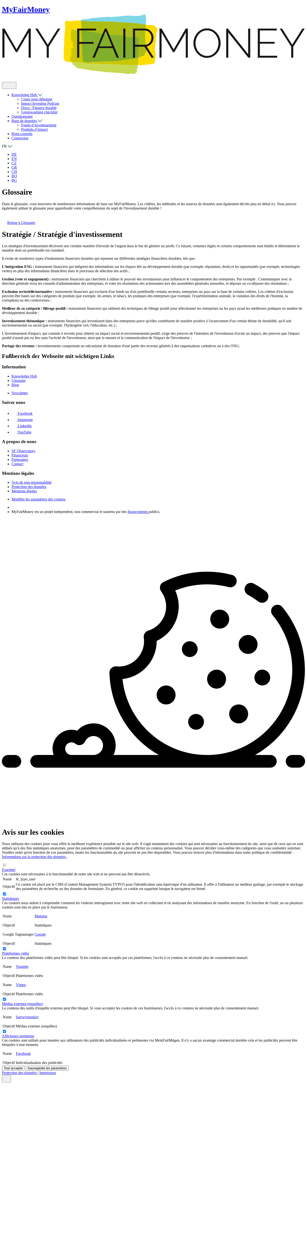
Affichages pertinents (18, 1036)
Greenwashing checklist (39, 112)
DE (14, 154)
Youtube (22, 966)
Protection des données (20, 1073)
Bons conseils (22, 134)
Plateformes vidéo (15, 953)
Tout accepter (13, 1068)
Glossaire (21, 223)
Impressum (47, 1073)
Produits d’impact (34, 129)
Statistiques (10, 898)
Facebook (25, 413)
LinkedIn (24, 426)
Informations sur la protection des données (34, 857)
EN (14, 159)
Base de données (25, 121)
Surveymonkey (27, 1017)
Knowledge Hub (25, 95)
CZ (14, 163)
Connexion (20, 138)
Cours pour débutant (36, 99)
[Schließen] (6, 1078)
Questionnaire (22, 116)
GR (14, 167)
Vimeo (21, 985)
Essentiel (8, 870)
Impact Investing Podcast (40, 103)
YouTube (24, 432)
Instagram (25, 420)
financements (138, 512)
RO (14, 176)
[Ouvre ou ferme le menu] (9, 85)
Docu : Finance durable (39, 108)
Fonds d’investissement (38, 125)
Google (40, 934)
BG (14, 180)
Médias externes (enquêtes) (22, 1004)
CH (14, 172)
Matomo (41, 916)
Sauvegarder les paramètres (47, 1068)
